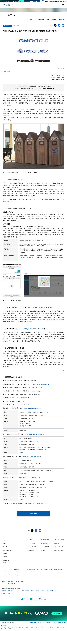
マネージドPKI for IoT (32, 543)
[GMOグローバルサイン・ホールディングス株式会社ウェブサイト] (12, 583)
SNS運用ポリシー (48, 569)
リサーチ (46, 627)
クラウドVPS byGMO (32, 546)
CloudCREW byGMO (45, 543)
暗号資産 (62, 627)
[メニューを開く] (63, 5)
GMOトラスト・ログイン (59, 540)
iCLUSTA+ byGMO (45, 546)
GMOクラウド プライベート (59, 547)
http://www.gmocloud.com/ (32, 408)
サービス (5, 543)
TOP (28, 20)
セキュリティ (32, 627)
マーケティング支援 (39, 627)
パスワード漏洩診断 (30, 590)
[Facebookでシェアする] (59, 25)
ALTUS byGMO (57, 543)
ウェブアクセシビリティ (8, 572)
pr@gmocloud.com (43, 384)
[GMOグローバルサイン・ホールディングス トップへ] (8, 5)
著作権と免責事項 (58, 569)
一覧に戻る (33, 513)
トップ (4, 540)
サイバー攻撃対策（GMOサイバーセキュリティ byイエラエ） (21, 592)
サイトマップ (28, 572)
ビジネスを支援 (25, 627)
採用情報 (5, 557)
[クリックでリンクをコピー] (63, 25)
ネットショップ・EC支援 (16, 627)
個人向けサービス (4, 628)
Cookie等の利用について (19, 569)
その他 (10, 628)
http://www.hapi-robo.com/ (34, 329)
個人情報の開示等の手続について (34, 569)
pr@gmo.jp (40, 391)
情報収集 (51, 627)
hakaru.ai (43, 550)
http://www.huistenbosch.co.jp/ (40, 307)
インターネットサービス (5, 627)
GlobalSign (30, 539)
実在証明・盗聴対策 (4, 592)
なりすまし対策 (54, 592)
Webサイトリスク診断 (39, 590)
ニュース (33, 20)
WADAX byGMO (31, 550)
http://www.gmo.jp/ (34, 477)
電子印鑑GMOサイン (45, 539)
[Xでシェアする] (55, 25)
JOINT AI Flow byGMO (59, 550)
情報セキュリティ (19, 572)
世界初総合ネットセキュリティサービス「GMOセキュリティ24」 (13, 590)
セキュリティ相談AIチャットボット (51, 590)
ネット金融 (57, 627)
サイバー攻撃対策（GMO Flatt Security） (41, 592)
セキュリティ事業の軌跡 (5, 593)
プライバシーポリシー (7, 569)
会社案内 (5, 553)
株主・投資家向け (7, 550)
